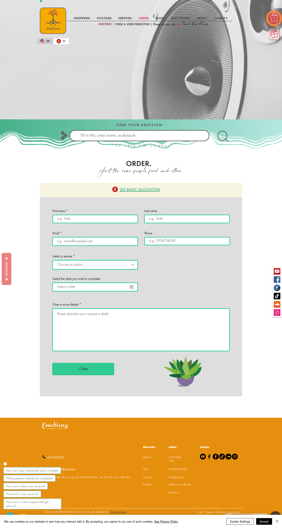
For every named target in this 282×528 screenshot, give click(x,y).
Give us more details (65, 304)
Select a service (62, 256)
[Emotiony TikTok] (277, 296)
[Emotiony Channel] (203, 457)
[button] (274, 17)
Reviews (6, 269)
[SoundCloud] (228, 457)
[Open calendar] (131, 287)
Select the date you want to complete (76, 279)
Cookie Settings (240, 521)
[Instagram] (235, 457)
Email (55, 233)
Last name (150, 211)
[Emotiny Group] (277, 288)
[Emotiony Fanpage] (277, 279)
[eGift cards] (274, 34)
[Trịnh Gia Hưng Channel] (277, 271)
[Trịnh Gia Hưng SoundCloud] (277, 304)
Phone (148, 233)
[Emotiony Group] (216, 457)
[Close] (277, 521)
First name (59, 211)
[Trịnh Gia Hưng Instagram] (277, 312)
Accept (264, 521)
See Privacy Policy (166, 521)
